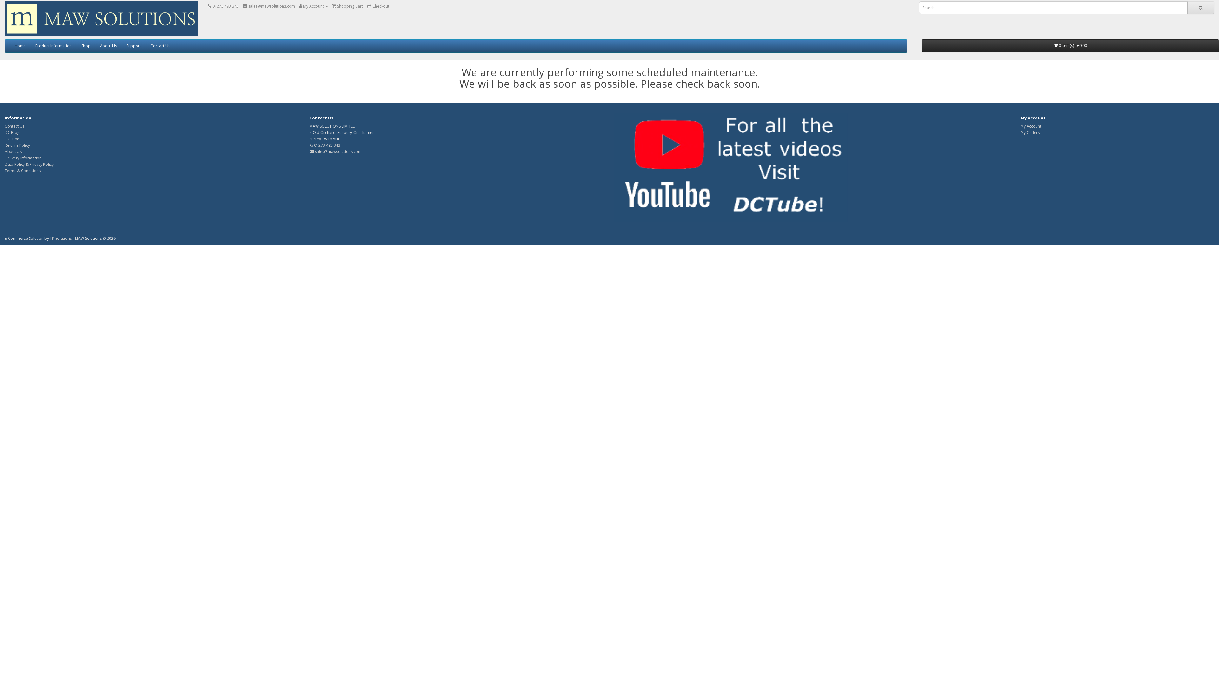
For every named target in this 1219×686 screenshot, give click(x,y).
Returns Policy (17, 145)
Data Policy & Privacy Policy (29, 164)
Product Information (53, 46)
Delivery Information (23, 158)
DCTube (12, 139)
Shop (85, 46)
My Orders (1030, 132)
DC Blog (12, 132)
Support (133, 46)
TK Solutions (61, 238)
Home (20, 46)
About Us (108, 46)
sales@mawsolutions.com (338, 151)
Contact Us (160, 46)
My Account (1031, 126)
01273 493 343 (326, 145)
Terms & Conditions (23, 170)
